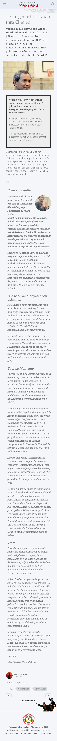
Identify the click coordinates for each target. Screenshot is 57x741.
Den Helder (25, 730)
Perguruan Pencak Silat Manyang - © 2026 (28, 727)
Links (35, 733)
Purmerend (46, 730)
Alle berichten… (28, 700)
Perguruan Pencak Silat (28, 4)
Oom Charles (40, 689)
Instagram (9, 733)
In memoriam (23, 689)
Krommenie (35, 730)
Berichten (27, 733)
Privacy (49, 733)
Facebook (18, 733)
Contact (42, 733)
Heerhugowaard (13, 730)
